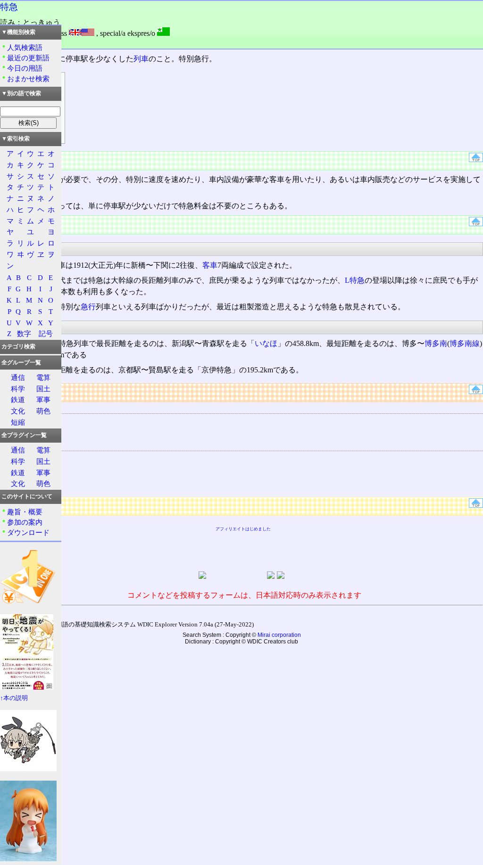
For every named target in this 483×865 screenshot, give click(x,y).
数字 (24, 334)
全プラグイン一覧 (24, 435)
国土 (43, 389)
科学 (18, 389)
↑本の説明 (14, 698)
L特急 (355, 280)
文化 (18, 411)
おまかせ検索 (28, 78)
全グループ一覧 (21, 362)
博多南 (436, 343)
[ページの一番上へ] (476, 160)
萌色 (43, 411)
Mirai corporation (279, 635)
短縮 (18, 422)
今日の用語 (24, 68)
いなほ (266, 343)
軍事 (43, 399)
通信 (18, 377)
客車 (209, 265)
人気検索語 (24, 47)
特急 (9, 7)
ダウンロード (28, 532)
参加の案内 (24, 522)
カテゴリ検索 (18, 346)
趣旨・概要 (24, 512)
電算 (43, 377)
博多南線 (465, 343)
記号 (46, 334)
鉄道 (18, 399)
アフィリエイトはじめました (243, 529)
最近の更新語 (28, 58)
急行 (88, 307)
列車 (141, 59)
